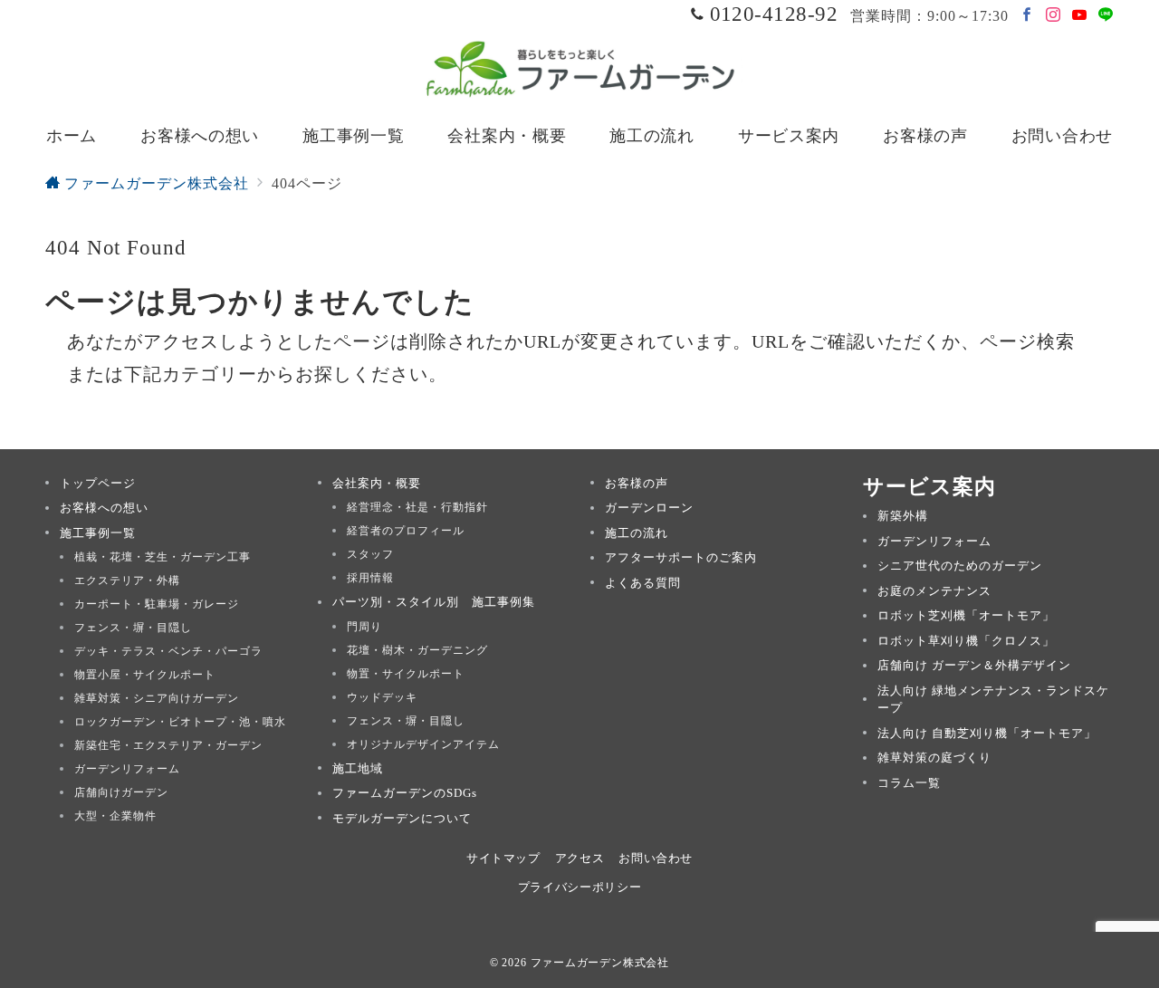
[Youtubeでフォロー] (1079, 16)
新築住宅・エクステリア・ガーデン (168, 745)
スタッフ (370, 554)
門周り (364, 626)
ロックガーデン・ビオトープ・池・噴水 (180, 721)
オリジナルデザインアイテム (423, 744)
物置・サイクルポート (406, 673)
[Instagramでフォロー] (1053, 16)
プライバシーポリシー (579, 887)
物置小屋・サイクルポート (145, 674)
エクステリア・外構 (127, 580)
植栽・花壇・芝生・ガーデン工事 (162, 557)
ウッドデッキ (382, 697)
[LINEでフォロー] (1106, 16)
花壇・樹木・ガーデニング (417, 650)
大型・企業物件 (115, 816)
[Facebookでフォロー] (1027, 16)
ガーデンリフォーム (127, 769)
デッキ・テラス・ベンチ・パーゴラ (168, 651)
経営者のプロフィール (406, 530)
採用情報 (370, 577)
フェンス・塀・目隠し (133, 627)
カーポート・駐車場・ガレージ (156, 604)
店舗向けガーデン (121, 792)
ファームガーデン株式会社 (600, 962)
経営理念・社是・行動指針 (417, 507)
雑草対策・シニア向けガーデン (156, 698)
